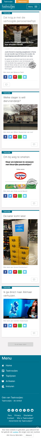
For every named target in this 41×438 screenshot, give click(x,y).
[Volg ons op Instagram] (12, 410)
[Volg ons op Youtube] (32, 410)
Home (9, 365)
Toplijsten (11, 376)
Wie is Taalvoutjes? (25, 418)
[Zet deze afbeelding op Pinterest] (15, 77)
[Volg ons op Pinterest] (24, 410)
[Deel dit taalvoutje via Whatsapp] (20, 77)
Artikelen (10, 381)
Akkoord (29, 435)
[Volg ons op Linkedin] (28, 410)
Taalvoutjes (8, 2)
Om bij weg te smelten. (16, 156)
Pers (10, 415)
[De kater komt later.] (20, 242)
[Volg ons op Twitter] (16, 410)
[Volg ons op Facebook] (9, 410)
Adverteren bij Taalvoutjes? (20, 421)
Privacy (17, 415)
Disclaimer (28, 415)
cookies (15, 432)
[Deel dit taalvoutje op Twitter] (10, 77)
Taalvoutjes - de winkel (12, 401)
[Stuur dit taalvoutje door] (25, 77)
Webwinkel (22, 2)
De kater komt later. (14, 216)
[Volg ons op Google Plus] (20, 410)
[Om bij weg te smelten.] (20, 174)
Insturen (10, 386)
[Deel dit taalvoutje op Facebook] (5, 77)
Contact (10, 418)
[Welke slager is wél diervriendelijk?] (20, 117)
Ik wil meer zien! (20, 344)
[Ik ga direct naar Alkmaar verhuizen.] (20, 309)
